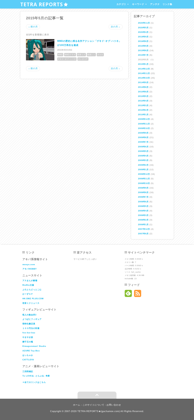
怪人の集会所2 (29, 315)
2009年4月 (143, 156)
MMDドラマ (70, 55)
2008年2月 (143, 220)
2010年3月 (143, 105)
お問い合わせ (114, 405)
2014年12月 (144, 69)
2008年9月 (143, 188)
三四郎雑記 (27, 371)
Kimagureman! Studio (34, 346)
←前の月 (33, 26)
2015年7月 (143, 55)
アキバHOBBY (29, 269)
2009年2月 (143, 165)
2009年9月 (143, 133)
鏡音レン (91, 55)
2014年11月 (144, 73)
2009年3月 (143, 160)
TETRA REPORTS (41, 4)
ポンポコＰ (83, 59)
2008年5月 (143, 206)
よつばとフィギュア (32, 319)
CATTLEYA (28, 359)
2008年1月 (143, 224)
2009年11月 (144, 124)
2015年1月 (143, 64)
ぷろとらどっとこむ (32, 289)
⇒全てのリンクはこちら (34, 382)
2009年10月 (144, 128)
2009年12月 (144, 119)
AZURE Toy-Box (31, 351)
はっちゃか (27, 355)
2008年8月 (143, 192)
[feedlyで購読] (128, 294)
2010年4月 (143, 101)
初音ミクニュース (30, 303)
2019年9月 (143, 37)
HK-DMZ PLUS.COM (33, 298)
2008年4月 (143, 211)
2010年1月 (143, 114)
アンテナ (155, 4)
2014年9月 (143, 82)
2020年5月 (143, 27)
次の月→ (115, 26)
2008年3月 (143, 215)
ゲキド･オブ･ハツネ (67, 59)
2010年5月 (143, 96)
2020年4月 (143, 32)
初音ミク (81, 55)
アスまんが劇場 (29, 280)
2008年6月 (143, 201)
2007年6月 (143, 233)
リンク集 (167, 4)
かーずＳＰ (27, 294)
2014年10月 (144, 78)
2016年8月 (143, 41)
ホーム (76, 405)
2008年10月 (144, 183)
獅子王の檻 (27, 342)
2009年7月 (143, 142)
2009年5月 (143, 151)
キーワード (138, 4)
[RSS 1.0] (137, 294)
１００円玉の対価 (30, 328)
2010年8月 (143, 92)
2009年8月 (143, 137)
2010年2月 (143, 110)
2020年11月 (144, 23)
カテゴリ (121, 4)
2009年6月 (143, 146)
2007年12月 (144, 229)
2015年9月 (143, 46)
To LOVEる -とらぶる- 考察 (36, 376)
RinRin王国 (28, 285)
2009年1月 (143, 169)
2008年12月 (144, 174)
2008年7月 (143, 197)
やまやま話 (27, 337)
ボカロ (100, 55)
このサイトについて (93, 405)
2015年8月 (143, 50)
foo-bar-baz (28, 332)
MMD (60, 55)
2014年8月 (143, 87)
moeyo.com (28, 264)
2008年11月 (144, 178)
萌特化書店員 (28, 324)
